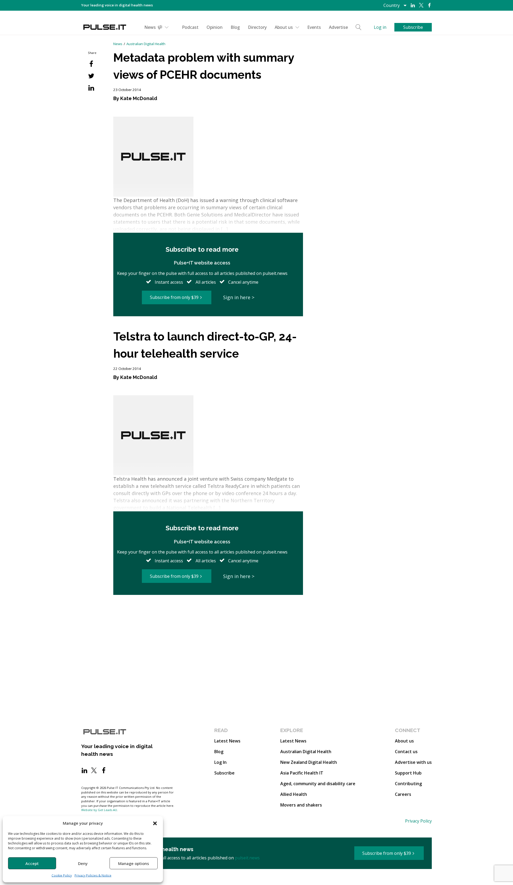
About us (284, 27)
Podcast (190, 27)
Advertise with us (413, 762)
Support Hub (408, 773)
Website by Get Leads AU (99, 810)
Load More (208, 615)
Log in (380, 27)
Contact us (406, 751)
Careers (403, 794)
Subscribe (224, 773)
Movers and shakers (301, 805)
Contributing (408, 784)
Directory (257, 27)
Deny (83, 863)
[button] (155, 823)
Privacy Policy (418, 821)
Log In (220, 762)
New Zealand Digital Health (308, 762)
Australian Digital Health (145, 43)
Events (314, 27)
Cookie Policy (62, 875)
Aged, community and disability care (317, 784)
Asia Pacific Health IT (301, 773)
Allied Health (293, 794)
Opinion (215, 27)
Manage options (133, 863)
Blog (235, 27)
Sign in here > (238, 297)
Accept (32, 863)
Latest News (227, 741)
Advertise (338, 27)
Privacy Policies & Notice (93, 875)
